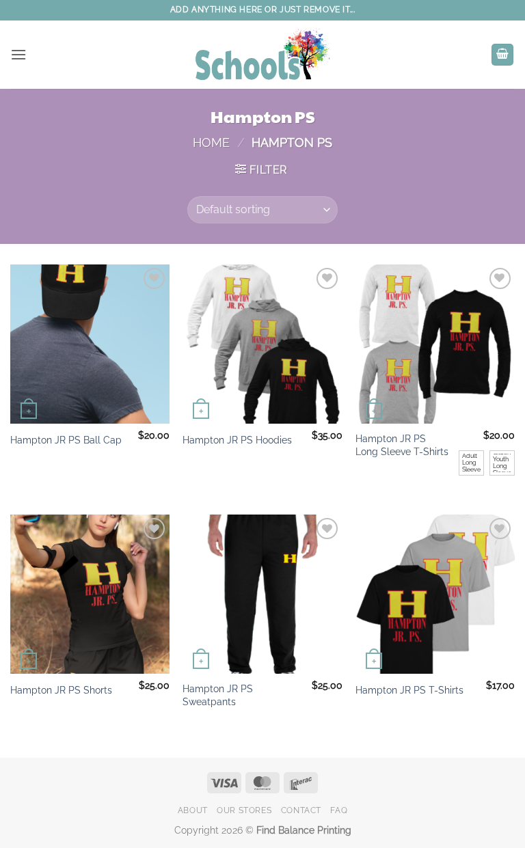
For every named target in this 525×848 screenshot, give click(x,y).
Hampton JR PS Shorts (61, 690)
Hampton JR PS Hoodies (237, 440)
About (193, 810)
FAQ (338, 810)
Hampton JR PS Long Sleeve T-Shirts (401, 445)
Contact (301, 810)
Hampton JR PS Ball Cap (66, 440)
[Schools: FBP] (262, 54)
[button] (18, 54)
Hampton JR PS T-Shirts (409, 690)
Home (211, 142)
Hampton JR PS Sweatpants (218, 695)
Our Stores (244, 810)
